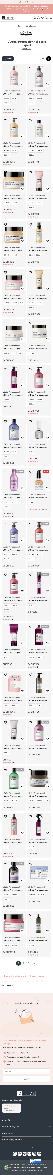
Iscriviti (27, 1079)
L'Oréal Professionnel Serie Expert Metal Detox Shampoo (37, 146)
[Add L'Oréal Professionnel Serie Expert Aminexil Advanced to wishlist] (30, 864)
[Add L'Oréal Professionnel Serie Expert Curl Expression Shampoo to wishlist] (30, 626)
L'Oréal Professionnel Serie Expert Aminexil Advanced (37, 890)
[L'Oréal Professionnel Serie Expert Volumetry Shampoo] (14, 778)
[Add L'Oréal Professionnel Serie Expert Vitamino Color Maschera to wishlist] (5, 272)
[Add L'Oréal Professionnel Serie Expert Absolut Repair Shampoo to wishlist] (5, 120)
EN (33, 2)
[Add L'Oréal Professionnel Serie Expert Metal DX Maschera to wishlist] (5, 322)
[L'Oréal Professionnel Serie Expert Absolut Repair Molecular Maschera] (39, 778)
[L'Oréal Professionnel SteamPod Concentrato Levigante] (39, 430)
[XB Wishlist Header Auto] (42, 17)
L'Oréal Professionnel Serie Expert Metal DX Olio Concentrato (38, 498)
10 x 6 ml (32, 895)
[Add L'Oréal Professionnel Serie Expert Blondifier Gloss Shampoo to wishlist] (5, 421)
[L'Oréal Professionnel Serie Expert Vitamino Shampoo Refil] (14, 683)
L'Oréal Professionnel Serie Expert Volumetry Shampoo (13, 796)
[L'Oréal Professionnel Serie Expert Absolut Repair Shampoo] (14, 128)
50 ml (31, 452)
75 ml (21, 303)
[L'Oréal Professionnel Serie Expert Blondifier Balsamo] (14, 532)
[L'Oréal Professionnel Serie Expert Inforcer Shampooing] (39, 532)
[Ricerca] (35, 18)
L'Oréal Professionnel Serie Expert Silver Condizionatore (12, 748)
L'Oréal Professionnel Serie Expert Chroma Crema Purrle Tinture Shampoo (12, 890)
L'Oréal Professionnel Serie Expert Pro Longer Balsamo (13, 600)
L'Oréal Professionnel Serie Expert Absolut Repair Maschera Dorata (14, 250)
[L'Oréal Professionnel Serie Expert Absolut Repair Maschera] (14, 181)
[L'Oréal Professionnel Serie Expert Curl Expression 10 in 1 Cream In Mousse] (39, 583)
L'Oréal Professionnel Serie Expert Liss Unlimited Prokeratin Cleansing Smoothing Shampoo (12, 498)
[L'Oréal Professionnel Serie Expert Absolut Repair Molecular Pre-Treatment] (39, 923)
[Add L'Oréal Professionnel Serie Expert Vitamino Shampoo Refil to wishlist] (5, 674)
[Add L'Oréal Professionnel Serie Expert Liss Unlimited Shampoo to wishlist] (30, 722)
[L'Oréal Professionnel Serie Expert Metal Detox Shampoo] (39, 128)
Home (20, 26)
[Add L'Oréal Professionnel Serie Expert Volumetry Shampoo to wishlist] (5, 770)
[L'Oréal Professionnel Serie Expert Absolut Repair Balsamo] (39, 281)
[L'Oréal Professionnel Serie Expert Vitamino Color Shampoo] (14, 76)
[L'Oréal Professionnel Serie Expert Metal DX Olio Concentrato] (39, 480)
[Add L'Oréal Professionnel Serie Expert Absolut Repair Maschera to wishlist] (5, 172)
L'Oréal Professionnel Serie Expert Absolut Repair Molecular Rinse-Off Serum (39, 700)
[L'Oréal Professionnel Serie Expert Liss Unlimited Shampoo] (39, 731)
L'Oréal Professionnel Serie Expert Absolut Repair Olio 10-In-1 (37, 250)
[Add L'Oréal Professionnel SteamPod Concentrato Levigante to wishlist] (30, 421)
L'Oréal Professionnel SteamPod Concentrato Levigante (39, 447)
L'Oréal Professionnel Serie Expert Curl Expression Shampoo (37, 653)
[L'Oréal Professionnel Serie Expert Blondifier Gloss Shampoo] (14, 430)
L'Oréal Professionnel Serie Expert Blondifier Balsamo (13, 550)
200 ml (39, 203)
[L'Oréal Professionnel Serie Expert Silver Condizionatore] (14, 731)
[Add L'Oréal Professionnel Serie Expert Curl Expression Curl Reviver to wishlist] (30, 816)
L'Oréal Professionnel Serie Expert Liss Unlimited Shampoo (37, 748)
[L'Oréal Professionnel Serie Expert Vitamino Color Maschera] (14, 281)
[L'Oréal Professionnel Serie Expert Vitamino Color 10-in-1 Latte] (14, 825)
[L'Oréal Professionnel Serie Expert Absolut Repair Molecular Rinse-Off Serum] (39, 683)
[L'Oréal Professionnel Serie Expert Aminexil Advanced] (39, 872)
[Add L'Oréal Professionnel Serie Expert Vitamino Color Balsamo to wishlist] (30, 172)
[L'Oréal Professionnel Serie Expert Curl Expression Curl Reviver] (39, 825)
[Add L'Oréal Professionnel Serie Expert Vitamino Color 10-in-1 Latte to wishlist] (5, 816)
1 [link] (18, 963)
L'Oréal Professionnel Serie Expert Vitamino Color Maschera (13, 298)
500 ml (14, 98)
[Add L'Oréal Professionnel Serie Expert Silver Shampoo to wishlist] (30, 67)
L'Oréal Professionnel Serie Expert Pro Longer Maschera (13, 940)
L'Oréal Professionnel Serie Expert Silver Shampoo (37, 94)
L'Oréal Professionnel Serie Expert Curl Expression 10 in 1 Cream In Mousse (37, 600)
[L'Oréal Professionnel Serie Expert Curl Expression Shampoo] (39, 635)
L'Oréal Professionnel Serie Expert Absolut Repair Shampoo (12, 146)
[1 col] (42, 58)
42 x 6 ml (41, 895)
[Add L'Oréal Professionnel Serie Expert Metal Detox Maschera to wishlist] (30, 322)
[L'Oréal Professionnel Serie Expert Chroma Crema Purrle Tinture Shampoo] (14, 872)
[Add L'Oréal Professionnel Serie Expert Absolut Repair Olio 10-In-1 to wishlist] (30, 224)
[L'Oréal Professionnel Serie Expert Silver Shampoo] (39, 76)
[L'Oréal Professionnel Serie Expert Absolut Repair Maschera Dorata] (14, 233)
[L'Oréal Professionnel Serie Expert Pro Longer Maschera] (14, 923)
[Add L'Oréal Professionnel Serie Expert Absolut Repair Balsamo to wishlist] (30, 272)
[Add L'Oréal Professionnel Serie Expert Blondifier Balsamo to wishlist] (5, 523)
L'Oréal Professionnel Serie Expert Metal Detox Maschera (37, 349)
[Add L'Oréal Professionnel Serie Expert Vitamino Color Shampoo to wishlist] (5, 67)
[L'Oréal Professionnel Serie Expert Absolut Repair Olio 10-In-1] (39, 233)
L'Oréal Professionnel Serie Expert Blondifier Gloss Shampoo (13, 447)
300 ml (6, 103)
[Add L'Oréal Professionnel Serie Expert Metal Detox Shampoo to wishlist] (30, 120)
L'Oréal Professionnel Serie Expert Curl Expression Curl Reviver (39, 842)
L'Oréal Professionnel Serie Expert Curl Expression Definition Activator (12, 395)
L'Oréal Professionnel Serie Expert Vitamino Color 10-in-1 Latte (13, 842)
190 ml (6, 847)
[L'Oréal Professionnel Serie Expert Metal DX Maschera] (14, 331)
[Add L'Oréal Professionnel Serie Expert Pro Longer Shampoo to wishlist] (30, 369)
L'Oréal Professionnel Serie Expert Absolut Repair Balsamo (37, 298)
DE (20, 2)
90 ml (31, 255)
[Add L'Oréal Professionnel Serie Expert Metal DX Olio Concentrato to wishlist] (30, 471)
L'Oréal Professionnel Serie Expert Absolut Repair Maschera (12, 198)
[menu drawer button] (51, 18)
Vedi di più (26, 49)
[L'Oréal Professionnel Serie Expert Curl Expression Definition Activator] (14, 377)
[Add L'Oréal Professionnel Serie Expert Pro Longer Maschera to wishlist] (5, 914)
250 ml (6, 203)
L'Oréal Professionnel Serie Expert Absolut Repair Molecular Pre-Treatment (38, 940)
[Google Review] (11, 1108)
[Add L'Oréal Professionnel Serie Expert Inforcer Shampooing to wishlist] (30, 523)
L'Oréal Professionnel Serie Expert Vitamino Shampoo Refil (13, 700)
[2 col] (48, 58)
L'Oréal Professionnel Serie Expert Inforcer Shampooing (37, 550)
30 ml (38, 255)
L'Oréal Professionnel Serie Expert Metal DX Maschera (12, 349)
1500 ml (39, 151)
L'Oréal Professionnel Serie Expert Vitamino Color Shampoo (13, 94)
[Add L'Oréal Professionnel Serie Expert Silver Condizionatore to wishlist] (5, 722)
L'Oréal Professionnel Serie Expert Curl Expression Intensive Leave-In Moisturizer (12, 653)
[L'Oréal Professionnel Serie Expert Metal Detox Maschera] (39, 331)
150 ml (20, 353)
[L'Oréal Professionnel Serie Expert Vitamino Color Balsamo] (39, 181)
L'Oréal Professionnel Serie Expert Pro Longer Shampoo (38, 395)
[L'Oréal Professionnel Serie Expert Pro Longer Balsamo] (14, 583)
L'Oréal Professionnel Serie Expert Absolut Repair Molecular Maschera (37, 796)
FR (26, 2)
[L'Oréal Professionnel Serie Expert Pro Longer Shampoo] (39, 377)
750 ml (6, 98)
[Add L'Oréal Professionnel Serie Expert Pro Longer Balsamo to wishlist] (5, 574)
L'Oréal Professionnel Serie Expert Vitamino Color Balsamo (38, 198)
